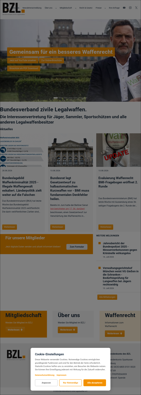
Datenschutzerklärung (44, 375)
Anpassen (46, 383)
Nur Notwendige (70, 383)
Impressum (61, 375)
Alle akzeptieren (94, 383)
